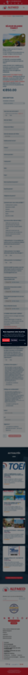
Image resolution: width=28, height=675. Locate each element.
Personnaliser (22, 340)
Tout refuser (14, 340)
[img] (25, 343)
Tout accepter (6, 340)
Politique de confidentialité (7, 343)
